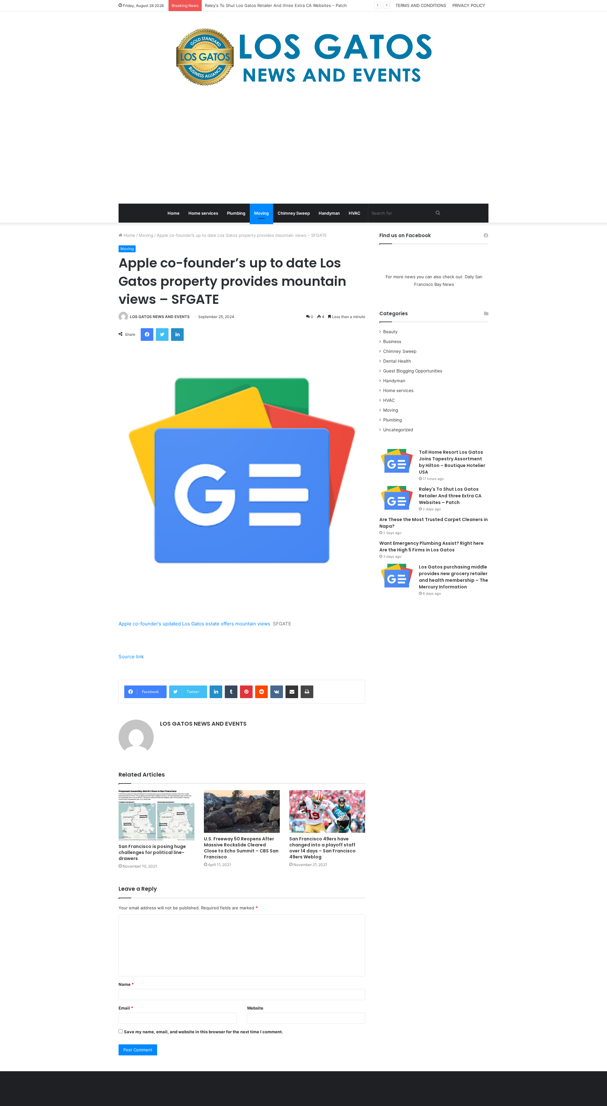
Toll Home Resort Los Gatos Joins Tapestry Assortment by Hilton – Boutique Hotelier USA (452, 462)
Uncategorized (398, 429)
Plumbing (236, 213)
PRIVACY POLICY (468, 5)
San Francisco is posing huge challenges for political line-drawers (152, 852)
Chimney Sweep (294, 213)
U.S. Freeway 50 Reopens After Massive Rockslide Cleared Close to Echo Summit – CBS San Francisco (241, 848)
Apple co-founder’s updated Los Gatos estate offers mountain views (194, 624)
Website (255, 1008)
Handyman (329, 213)
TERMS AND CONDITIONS (420, 5)
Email (126, 1008)
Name (126, 984)
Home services (203, 213)
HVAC (354, 213)
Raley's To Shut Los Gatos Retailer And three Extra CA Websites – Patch (450, 496)
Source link (131, 657)
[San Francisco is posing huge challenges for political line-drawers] (156, 815)
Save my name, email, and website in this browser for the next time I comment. (203, 1031)
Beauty (390, 331)
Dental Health (397, 361)
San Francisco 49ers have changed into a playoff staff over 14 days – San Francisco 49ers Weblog (322, 848)
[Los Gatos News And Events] (303, 57)
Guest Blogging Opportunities (412, 370)
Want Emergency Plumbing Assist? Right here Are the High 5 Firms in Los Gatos (431, 546)
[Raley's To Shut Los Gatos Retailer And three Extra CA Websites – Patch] (396, 498)
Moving (261, 213)
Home (174, 213)
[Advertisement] (303, 146)
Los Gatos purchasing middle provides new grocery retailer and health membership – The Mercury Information (453, 577)
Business (392, 341)
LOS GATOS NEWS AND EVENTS (160, 316)
